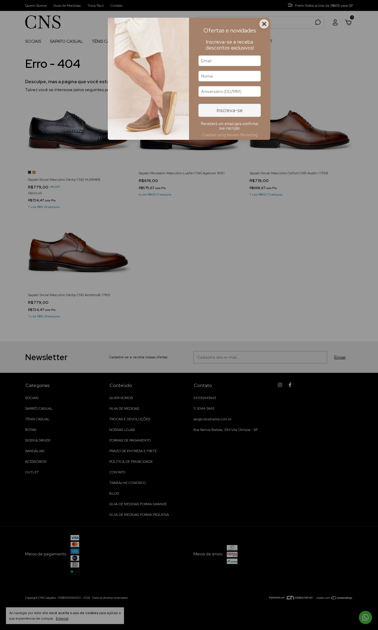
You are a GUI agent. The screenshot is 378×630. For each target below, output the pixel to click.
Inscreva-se (230, 110)
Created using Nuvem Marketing (230, 134)
